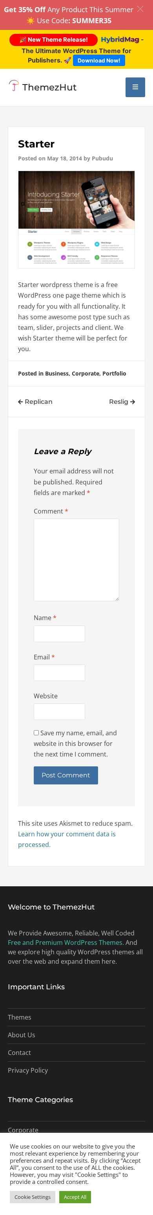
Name (45, 617)
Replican (39, 401)
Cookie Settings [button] (33, 1196)
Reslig (118, 401)
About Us (21, 1035)
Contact (19, 1052)
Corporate (85, 373)
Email (44, 657)
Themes (19, 1017)
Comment (51, 511)
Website (46, 696)
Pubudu (102, 158)
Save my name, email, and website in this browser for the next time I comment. (75, 743)
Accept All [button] (75, 1196)
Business (57, 373)
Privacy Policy (28, 1070)
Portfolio (114, 373)
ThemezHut (49, 87)
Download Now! (99, 60)
